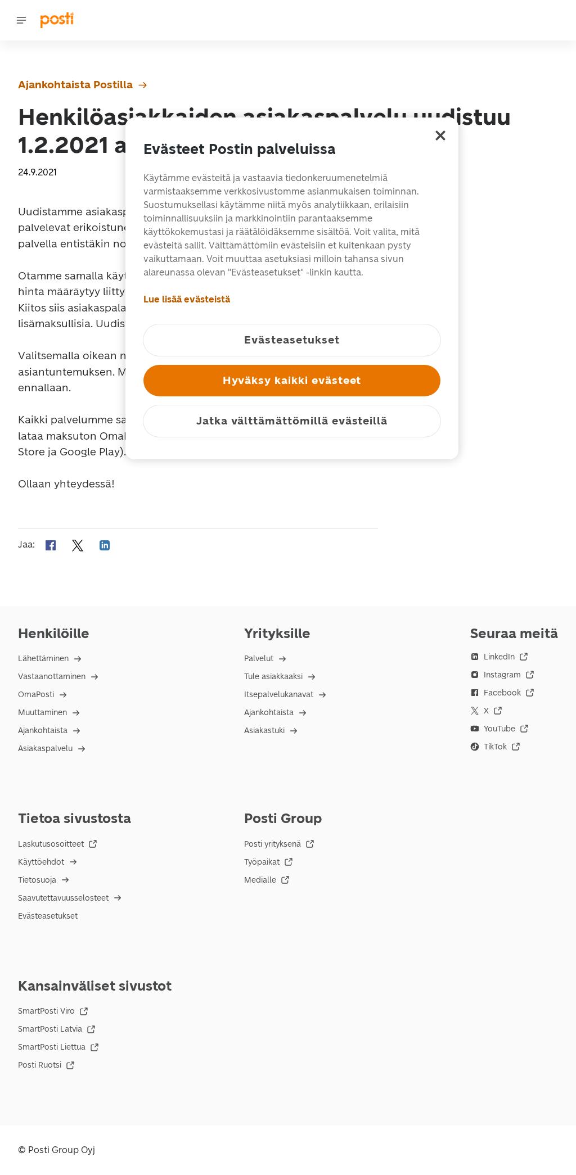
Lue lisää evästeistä (186, 299)
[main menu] (21, 20)
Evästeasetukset (48, 916)
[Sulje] (440, 135)
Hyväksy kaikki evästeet (292, 380)
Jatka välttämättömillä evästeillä (292, 420)
